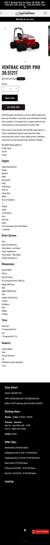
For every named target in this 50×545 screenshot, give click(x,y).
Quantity (4, 84)
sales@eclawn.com (16, 398)
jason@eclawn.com (32, 398)
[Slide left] (19, 61)
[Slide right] (30, 61)
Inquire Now (10, 98)
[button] (45, 13)
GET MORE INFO (13, 107)
